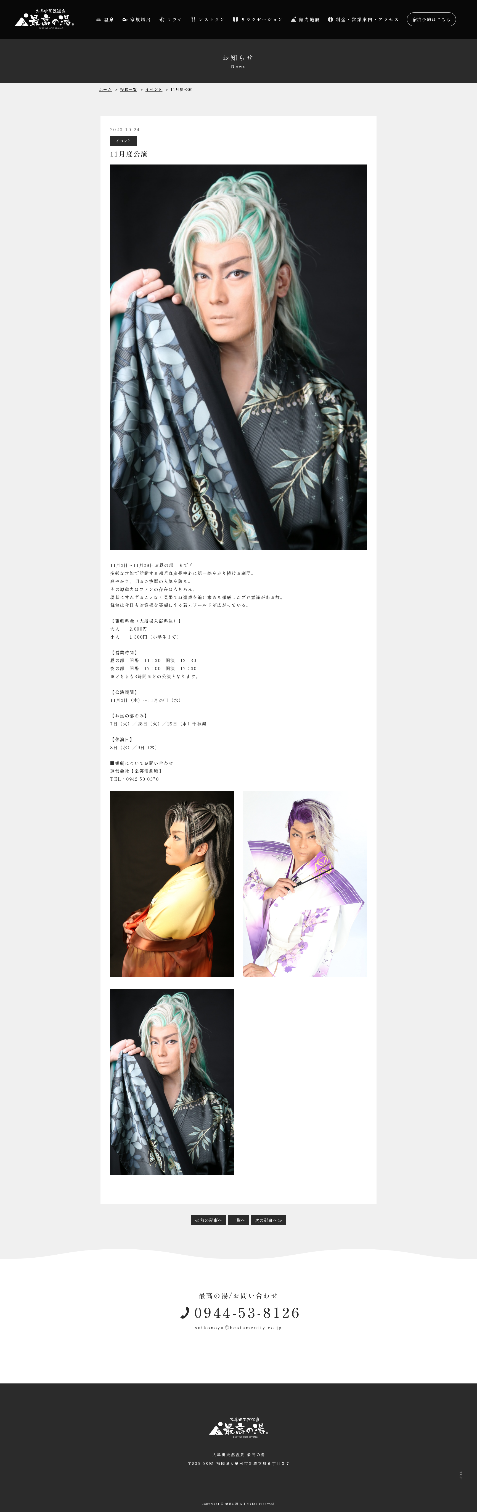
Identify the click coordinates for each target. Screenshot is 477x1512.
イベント (123, 140)
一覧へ (238, 1220)
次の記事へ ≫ (268, 1220)
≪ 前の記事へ (208, 1220)
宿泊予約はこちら (431, 19)
